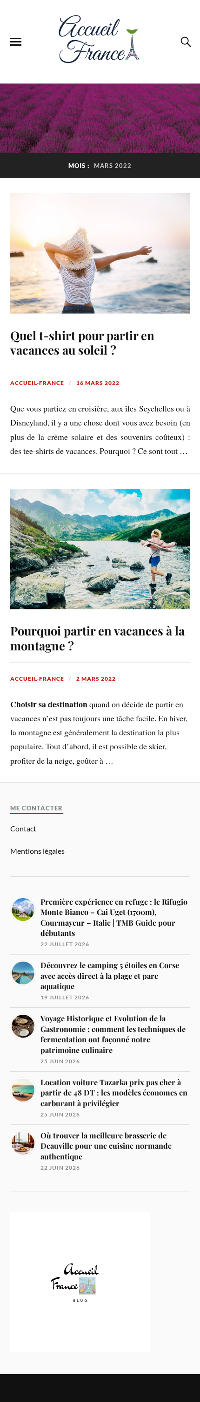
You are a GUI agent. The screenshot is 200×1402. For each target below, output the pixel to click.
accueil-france (37, 382)
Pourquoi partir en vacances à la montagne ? (97, 637)
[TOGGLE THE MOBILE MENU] (15, 42)
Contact (23, 828)
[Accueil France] (100, 69)
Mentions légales (37, 850)
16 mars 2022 (98, 382)
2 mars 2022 (96, 678)
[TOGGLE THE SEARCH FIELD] (184, 42)
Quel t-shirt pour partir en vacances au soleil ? (82, 342)
